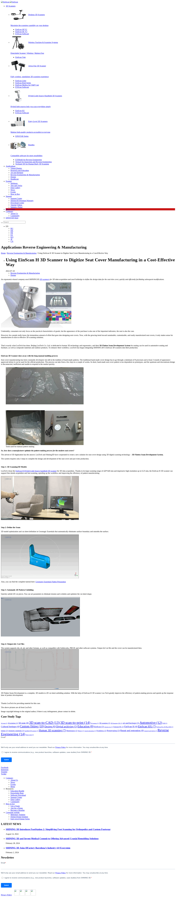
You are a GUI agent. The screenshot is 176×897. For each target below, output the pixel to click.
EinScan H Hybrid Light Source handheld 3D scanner (36, 471)
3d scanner (95, 723)
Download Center (17, 203)
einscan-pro (108, 727)
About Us (14, 214)
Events (13, 192)
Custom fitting (32, 726)
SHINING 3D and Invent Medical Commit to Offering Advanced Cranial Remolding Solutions (52, 838)
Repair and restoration (132, 730)
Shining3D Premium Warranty (22, 201)
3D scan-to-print (75, 722)
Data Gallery (15, 188)
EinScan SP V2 (21, 29)
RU (12, 228)
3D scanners (44, 279)
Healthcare (15, 179)
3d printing (13, 723)
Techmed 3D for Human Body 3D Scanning (32, 164)
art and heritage (131, 723)
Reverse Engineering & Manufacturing (25, 175)
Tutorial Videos (16, 205)
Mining (81, 731)
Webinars (14, 183)
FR (12, 233)
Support (9, 196)
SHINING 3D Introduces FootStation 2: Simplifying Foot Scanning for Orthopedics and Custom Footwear (58, 829)
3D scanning (104, 723)
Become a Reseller (18, 810)
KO (12, 237)
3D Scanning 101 (116, 723)
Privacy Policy (6, 895)
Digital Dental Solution (19, 817)
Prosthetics (101, 731)
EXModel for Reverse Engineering (28, 160)
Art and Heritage (17, 173)
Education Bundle (17, 791)
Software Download (18, 795)
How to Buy (15, 194)
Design (13, 177)
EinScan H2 (20, 111)
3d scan (23, 723)
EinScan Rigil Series (23, 83)
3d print (4, 723)
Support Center (16, 198)
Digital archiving (66, 726)
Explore (9, 181)
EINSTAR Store (12, 218)
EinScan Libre (20, 81)
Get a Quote (10, 209)
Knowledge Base (17, 793)
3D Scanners (10, 6)
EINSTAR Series (21, 136)
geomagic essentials (16, 731)
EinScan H (130, 726)
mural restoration (90, 731)
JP (11, 239)
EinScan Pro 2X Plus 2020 (164, 727)
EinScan (99, 727)
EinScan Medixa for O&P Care (27, 85)
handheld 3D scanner (31, 731)
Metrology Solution (18, 815)
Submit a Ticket (16, 207)
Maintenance (71, 731)
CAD (164, 723)
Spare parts (30, 734)
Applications (10, 166)
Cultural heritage (10, 726)
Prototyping (113, 730)
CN (12, 241)
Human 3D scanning (52, 730)
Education (86, 726)
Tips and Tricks (16, 186)
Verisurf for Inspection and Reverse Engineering (33, 162)
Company (9, 211)
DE (12, 231)
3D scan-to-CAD (44, 722)
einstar (4, 731)
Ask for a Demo (17, 808)
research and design (150, 731)
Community (15, 216)
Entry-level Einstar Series (20, 819)
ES (12, 235)
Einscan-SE (118, 727)
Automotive (151, 722)
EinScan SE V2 (21, 32)
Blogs (13, 787)
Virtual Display (16, 168)
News (13, 190)
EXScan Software (22, 34)
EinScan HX (147, 726)
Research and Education (20, 170)
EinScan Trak (20, 57)
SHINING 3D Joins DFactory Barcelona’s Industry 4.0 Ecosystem (38, 848)
